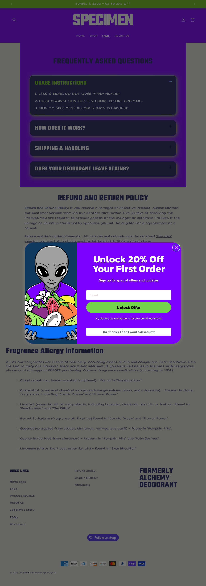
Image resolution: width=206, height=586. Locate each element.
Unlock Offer (128, 307)
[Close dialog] (176, 247)
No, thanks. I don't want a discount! (128, 331)
